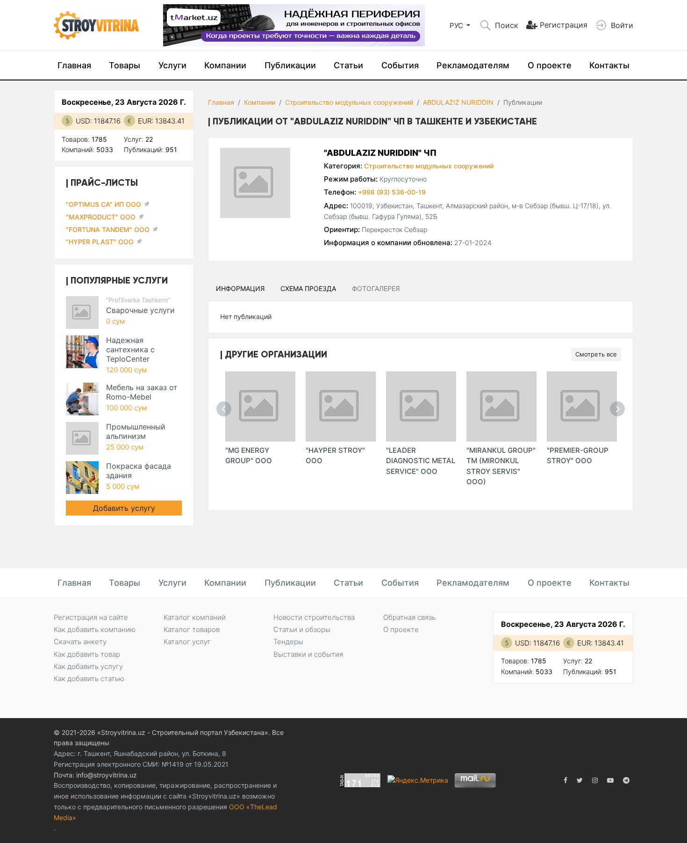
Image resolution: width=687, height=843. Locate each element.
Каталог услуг (187, 641)
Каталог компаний (195, 617)
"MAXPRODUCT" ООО (101, 217)
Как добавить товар (87, 654)
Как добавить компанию (95, 629)
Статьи (348, 65)
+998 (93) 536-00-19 (392, 192)
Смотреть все (596, 354)
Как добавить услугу (88, 666)
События (400, 65)
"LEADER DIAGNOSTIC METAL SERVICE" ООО (420, 461)
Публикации (290, 65)
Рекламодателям (473, 65)
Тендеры (288, 641)
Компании (225, 65)
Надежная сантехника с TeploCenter (130, 349)
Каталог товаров (192, 629)
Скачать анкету (80, 641)
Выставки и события (308, 654)
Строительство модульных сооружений (349, 102)
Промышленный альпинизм (135, 431)
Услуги (172, 65)
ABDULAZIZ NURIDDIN (458, 102)
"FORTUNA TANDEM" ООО (108, 229)
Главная (74, 65)
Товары (124, 65)
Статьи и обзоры (301, 629)
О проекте (550, 65)
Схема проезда (308, 288)
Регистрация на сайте (91, 617)
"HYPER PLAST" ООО (100, 242)
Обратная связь (409, 617)
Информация (240, 288)
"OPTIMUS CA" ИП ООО (103, 204)
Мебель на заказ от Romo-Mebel (142, 392)
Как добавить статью (89, 678)
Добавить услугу (124, 508)
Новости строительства (314, 617)
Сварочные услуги (140, 310)
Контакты (609, 65)
